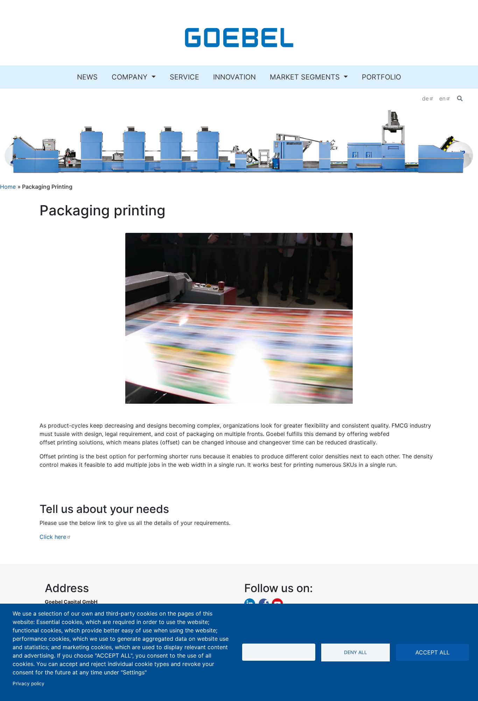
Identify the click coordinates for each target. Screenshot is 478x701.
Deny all (355, 652)
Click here (53, 536)
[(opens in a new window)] (249, 603)
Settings (279, 652)
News (87, 77)
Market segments (306, 77)
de (425, 98)
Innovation (234, 77)
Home (8, 186)
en (442, 98)
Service (184, 77)
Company (130, 77)
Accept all (432, 652)
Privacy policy (28, 683)
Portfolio (381, 77)
